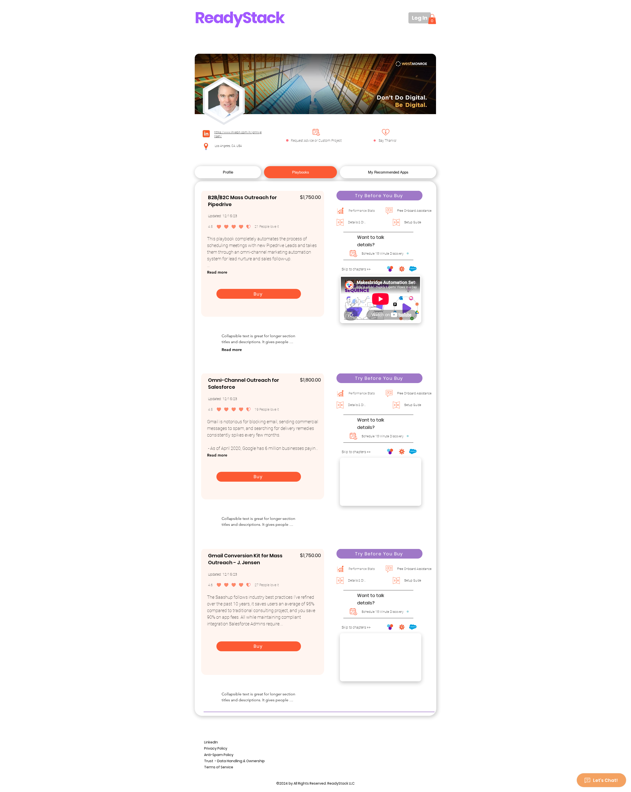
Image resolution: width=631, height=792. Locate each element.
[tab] (228, 172)
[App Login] (385, 132)
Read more (217, 272)
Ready (219, 18)
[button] (432, 19)
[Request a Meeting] (316, 132)
